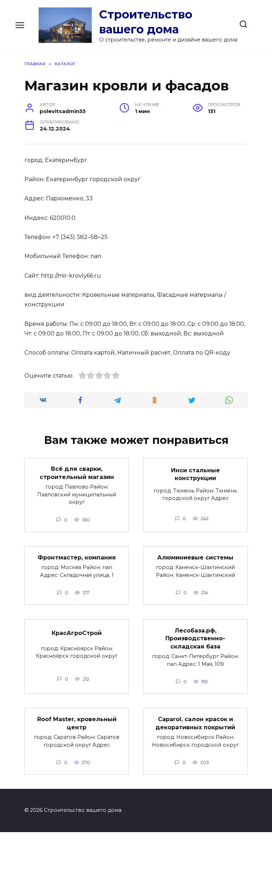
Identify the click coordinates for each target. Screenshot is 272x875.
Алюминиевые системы (195, 557)
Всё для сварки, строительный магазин (77, 473)
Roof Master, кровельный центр (77, 723)
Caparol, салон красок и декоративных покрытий (195, 723)
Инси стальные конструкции (195, 474)
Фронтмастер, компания (77, 557)
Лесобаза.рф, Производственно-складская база (195, 638)
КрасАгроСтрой (77, 633)
